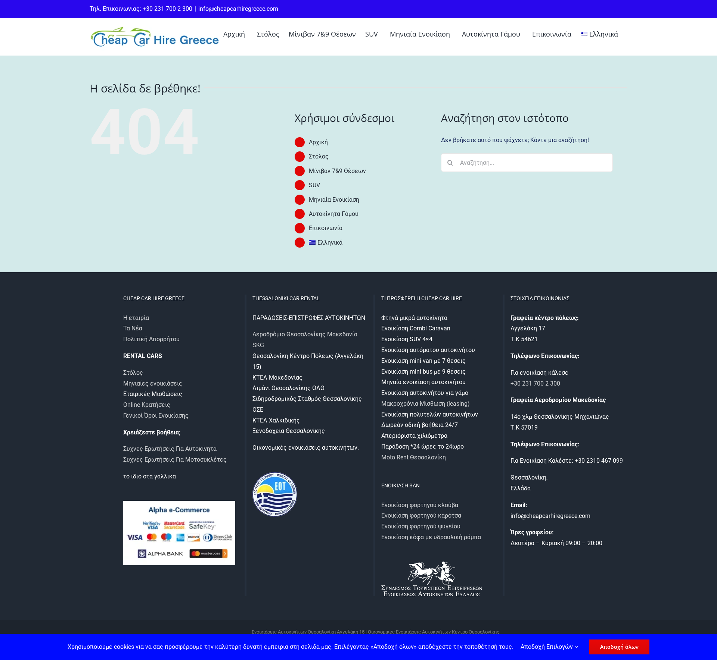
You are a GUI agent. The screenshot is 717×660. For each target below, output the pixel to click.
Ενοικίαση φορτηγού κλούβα (419, 505)
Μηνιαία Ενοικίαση (334, 199)
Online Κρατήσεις (146, 404)
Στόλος (319, 156)
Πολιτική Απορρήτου (151, 339)
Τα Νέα (132, 328)
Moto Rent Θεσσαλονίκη (413, 457)
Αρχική (318, 142)
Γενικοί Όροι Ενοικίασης (156, 415)
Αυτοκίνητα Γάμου (333, 213)
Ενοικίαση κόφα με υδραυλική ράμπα (431, 537)
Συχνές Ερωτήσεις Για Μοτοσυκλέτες (175, 459)
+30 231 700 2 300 (535, 383)
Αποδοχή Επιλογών (547, 646)
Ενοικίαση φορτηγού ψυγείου (420, 526)
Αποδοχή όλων (619, 646)
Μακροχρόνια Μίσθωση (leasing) (425, 403)
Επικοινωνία (325, 228)
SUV (314, 185)
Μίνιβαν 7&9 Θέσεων (337, 171)
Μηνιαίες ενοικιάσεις (152, 383)
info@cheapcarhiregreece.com (238, 8)
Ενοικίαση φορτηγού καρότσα (421, 515)
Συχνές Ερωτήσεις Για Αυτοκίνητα (170, 448)
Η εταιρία (136, 317)
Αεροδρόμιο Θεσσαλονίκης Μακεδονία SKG (304, 340)
